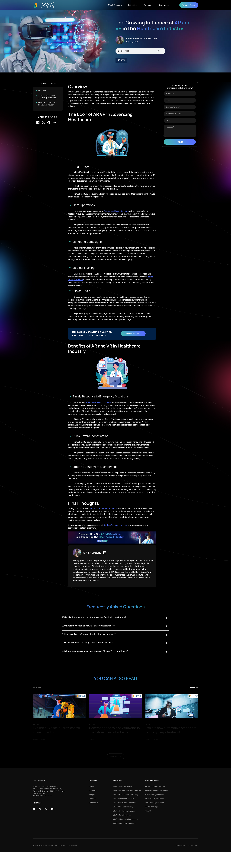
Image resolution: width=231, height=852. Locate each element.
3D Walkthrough (151, 807)
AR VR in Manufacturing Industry (125, 819)
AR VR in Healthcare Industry (124, 811)
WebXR (148, 811)
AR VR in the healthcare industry (104, 508)
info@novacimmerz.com (42, 795)
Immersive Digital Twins (154, 803)
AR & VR (121, 60)
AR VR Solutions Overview (155, 786)
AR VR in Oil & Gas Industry (123, 807)
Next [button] (192, 687)
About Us (92, 790)
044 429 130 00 (39, 793)
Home (91, 786)
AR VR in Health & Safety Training (125, 794)
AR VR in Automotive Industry (124, 823)
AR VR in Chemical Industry (123, 786)
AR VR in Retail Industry (122, 815)
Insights (92, 794)
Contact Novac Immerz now (115, 525)
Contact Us (93, 803)
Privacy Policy (180, 845)
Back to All (114, 756)
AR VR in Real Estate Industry (124, 803)
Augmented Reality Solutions (116, 211)
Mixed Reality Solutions (154, 798)
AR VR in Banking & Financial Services (127, 790)
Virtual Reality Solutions (154, 794)
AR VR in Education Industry (123, 798)
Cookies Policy (192, 845)
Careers (92, 798)
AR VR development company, (98, 402)
